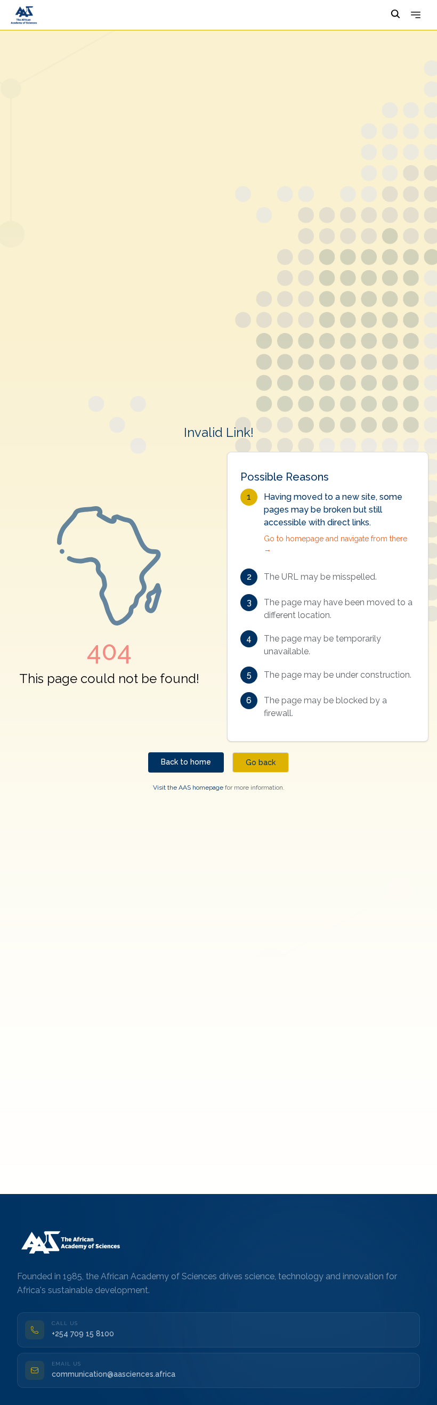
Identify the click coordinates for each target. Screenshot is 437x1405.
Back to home (186, 762)
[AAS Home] (72, 1241)
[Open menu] (415, 15)
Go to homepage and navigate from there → (335, 544)
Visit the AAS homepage (188, 787)
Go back (261, 762)
